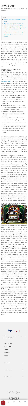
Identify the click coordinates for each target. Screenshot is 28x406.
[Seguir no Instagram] (13, 392)
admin (5, 8)
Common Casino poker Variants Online (13, 26)
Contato (6, 355)
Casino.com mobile (6, 81)
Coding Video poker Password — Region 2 (14, 32)
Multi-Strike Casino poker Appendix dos (13, 23)
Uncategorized (20, 8)
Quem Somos (7, 346)
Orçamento (7, 352)
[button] (3, 402)
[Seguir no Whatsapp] (18, 392)
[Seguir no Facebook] (9, 392)
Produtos (6, 349)
